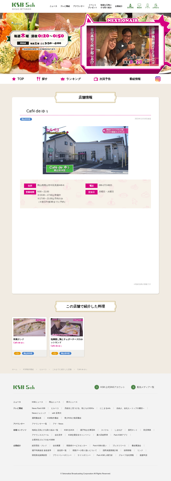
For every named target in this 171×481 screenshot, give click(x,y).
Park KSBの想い (100, 445)
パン (17, 353)
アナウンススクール (40, 435)
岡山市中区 (26, 119)
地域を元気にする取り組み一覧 (45, 430)
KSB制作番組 (28, 369)
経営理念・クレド (39, 445)
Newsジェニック (39, 413)
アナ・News (58, 424)
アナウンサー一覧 (39, 424)
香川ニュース (71, 402)
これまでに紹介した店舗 (61, 369)
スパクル (105, 430)
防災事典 (147, 430)
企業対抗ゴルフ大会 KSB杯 (43, 440)
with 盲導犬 (56, 413)
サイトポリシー (84, 455)
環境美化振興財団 (39, 455)
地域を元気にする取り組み (106, 6)
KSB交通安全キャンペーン (79, 435)
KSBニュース (37, 402)
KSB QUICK (69, 430)
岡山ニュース (54, 402)
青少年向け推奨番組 (72, 418)
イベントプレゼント (92, 6)
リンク (140, 450)
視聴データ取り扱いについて (85, 450)
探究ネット (132, 430)
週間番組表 (36, 418)
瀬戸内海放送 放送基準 (41, 450)
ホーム (14, 369)
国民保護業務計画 (110, 450)
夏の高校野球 (102, 435)
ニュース (53, 6)
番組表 (139, 8)
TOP (20, 78)
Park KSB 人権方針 (105, 455)
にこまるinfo (105, 408)
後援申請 (143, 455)
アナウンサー (78, 6)
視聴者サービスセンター (76, 445)
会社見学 (58, 435)
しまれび (118, 430)
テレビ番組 (65, 6)
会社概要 (56, 445)
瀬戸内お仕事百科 (87, 430)
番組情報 (135, 78)
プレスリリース (119, 445)
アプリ (147, 8)
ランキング (73, 78)
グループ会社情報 (126, 455)
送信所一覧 (62, 450)
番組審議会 (136, 445)
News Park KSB (38, 408)
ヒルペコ (43, 369)
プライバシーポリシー (62, 455)
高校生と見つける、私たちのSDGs (79, 408)
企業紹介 (119, 6)
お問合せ (156, 8)
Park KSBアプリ (120, 435)
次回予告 (105, 78)
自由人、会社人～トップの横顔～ (130, 408)
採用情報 (130, 8)
